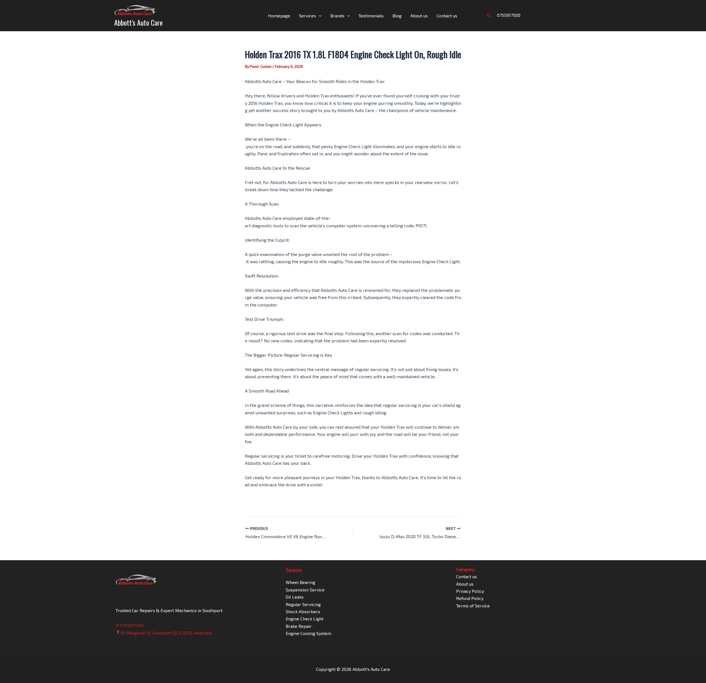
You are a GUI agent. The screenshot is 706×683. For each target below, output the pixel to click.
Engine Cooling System (308, 633)
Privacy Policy (470, 591)
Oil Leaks (295, 596)
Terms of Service (473, 605)
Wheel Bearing (300, 582)
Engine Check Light (304, 618)
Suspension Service (305, 589)
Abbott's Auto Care (138, 22)
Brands (337, 15)
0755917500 (508, 15)
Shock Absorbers (303, 611)
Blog (397, 15)
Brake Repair (299, 626)
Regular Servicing (303, 604)
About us (419, 15)
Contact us (447, 15)
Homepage (279, 15)
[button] (319, 16)
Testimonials (371, 15)
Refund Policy (469, 598)
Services (307, 15)
